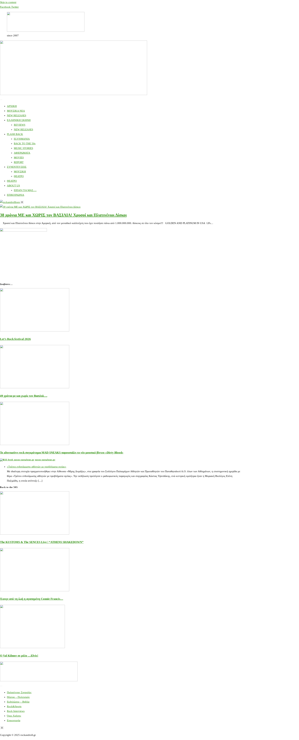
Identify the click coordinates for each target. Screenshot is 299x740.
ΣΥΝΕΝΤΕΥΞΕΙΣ (16, 166)
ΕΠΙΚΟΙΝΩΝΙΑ (15, 195)
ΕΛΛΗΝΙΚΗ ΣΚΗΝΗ (19, 120)
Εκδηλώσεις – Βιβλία (18, 701)
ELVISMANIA (22, 138)
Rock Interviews (16, 711)
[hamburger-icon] (1, 99)
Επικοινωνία (13, 720)
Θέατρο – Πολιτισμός (18, 697)
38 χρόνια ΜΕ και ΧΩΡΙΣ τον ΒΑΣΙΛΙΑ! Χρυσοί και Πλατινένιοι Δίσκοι (63, 215)
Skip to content (8, 2)
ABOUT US (13, 185)
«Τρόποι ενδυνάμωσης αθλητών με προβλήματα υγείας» (36, 466)
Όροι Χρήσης (14, 715)
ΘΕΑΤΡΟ (19, 176)
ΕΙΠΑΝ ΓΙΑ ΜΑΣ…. (25, 190)
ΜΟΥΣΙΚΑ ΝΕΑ (16, 110)
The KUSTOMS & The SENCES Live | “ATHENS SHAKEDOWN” (42, 542)
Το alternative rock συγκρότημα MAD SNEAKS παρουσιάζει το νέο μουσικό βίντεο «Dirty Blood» (61, 452)
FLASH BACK (15, 134)
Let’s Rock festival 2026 (15, 339)
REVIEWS (19, 124)
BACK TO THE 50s (24, 143)
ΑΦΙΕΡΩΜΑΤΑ (22, 152)
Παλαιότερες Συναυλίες (19, 692)
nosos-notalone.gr (45, 459)
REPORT (19, 162)
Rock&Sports (14, 706)
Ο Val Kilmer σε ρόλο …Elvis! (19, 655)
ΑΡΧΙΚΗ (12, 106)
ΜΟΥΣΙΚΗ (20, 171)
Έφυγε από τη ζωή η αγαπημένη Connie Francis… (31, 598)
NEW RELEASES (16, 115)
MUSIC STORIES (23, 148)
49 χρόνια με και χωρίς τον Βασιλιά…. (23, 395)
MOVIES (19, 157)
